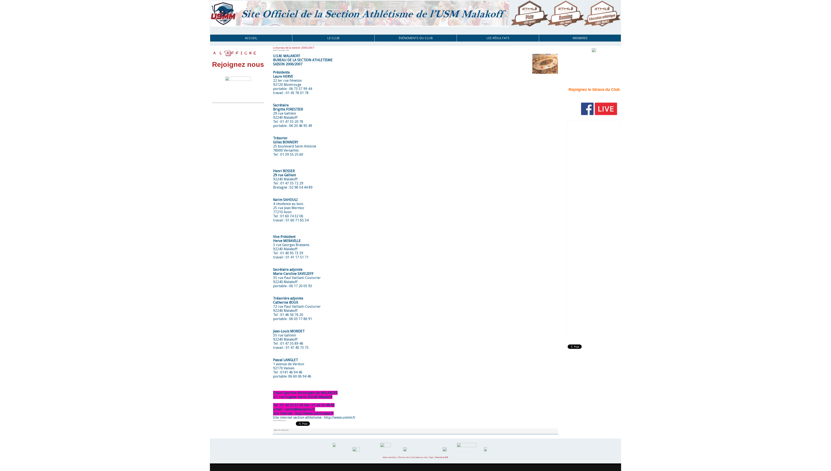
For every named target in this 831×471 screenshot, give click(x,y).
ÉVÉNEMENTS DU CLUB (416, 38)
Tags (431, 457)
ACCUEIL (251, 38)
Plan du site (403, 457)
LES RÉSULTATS (497, 38)
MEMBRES (580, 38)
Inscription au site (419, 457)
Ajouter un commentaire (281, 430)
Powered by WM (441, 457)
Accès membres (389, 457)
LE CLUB (333, 38)
